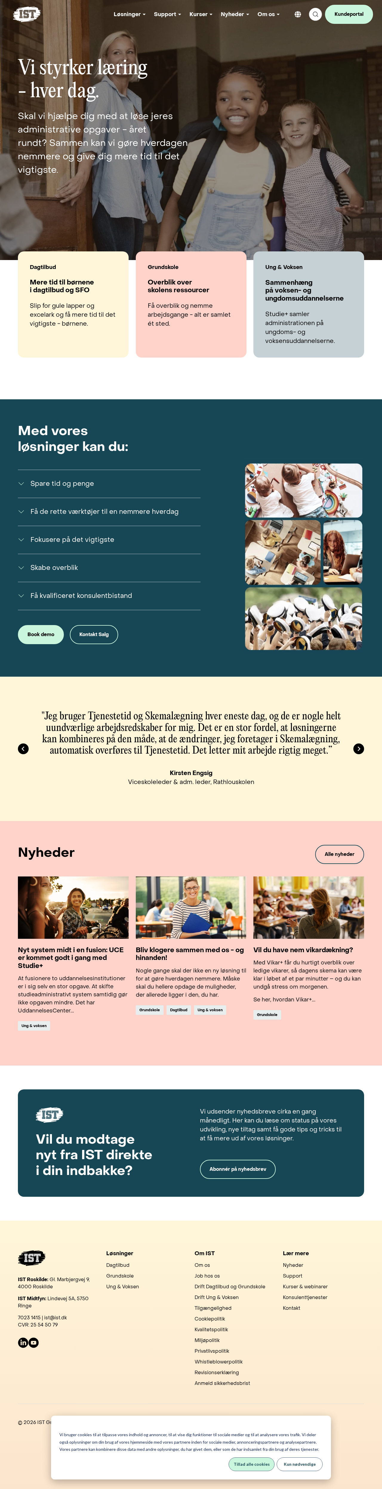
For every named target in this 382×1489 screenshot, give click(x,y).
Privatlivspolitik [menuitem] (212, 1351)
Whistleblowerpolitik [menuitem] (219, 1362)
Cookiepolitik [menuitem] (210, 1319)
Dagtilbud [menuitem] (118, 1265)
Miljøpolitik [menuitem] (207, 1340)
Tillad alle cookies (252, 1464)
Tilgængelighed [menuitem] (213, 1308)
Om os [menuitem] (202, 1265)
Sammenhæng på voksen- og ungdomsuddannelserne (304, 290)
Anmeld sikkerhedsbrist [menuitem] (222, 1383)
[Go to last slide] (23, 748)
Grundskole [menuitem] (120, 1276)
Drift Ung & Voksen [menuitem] (217, 1297)
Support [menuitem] (292, 1276)
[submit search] (315, 14)
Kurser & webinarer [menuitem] (305, 1287)
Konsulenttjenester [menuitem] (305, 1297)
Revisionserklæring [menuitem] (217, 1372)
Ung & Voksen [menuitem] (122, 1287)
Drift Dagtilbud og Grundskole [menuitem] (230, 1287)
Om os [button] (266, 14)
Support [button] (165, 14)
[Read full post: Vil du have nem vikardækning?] (308, 907)
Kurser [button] (199, 14)
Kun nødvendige (300, 1464)
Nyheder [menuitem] (293, 1265)
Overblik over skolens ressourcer (178, 286)
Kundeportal (349, 14)
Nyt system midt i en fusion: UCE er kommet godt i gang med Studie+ (71, 958)
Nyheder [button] (232, 14)
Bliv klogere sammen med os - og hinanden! (190, 954)
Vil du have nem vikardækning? (303, 950)
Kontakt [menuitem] (291, 1308)
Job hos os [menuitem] (207, 1276)
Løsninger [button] (127, 14)
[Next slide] (358, 748)
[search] (315, 14)
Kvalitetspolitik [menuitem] (211, 1329)
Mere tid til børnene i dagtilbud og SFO (62, 286)
